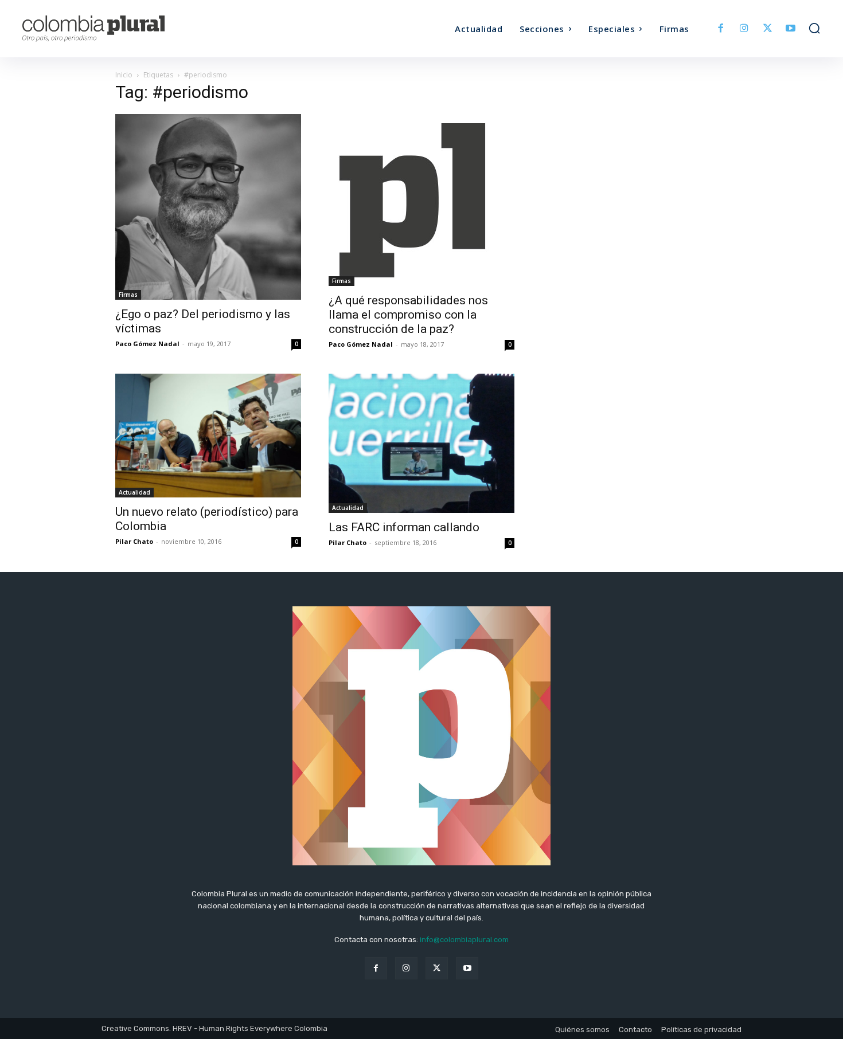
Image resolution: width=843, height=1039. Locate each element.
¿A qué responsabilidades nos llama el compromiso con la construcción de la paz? (408, 314)
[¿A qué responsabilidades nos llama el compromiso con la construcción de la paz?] (421, 200)
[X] (767, 29)
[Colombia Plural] (122, 28)
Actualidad (134, 492)
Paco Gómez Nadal (147, 343)
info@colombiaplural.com (464, 939)
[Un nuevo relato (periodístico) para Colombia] (208, 435)
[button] (814, 28)
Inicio (123, 75)
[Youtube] (790, 29)
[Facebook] (721, 29)
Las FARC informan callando (404, 527)
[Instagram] (744, 29)
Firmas (128, 295)
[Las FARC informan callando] (421, 443)
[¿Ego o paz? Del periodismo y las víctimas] (208, 207)
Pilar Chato (134, 541)
